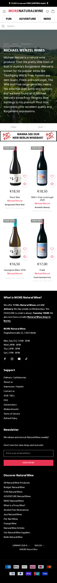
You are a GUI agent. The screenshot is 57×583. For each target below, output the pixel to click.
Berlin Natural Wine (13, 537)
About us (8, 382)
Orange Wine (10, 523)
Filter (13, 127)
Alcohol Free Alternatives (16, 510)
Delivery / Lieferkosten (15, 377)
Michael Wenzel (14, 201)
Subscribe (29, 463)
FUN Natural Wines (13, 492)
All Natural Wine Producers (17, 483)
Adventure (27, 19)
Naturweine (20, 208)
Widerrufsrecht (11, 409)
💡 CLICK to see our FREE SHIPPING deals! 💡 (29, 3)
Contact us (9, 391)
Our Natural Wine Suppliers (17, 533)
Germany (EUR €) (19, 546)
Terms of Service (12, 414)
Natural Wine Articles (14, 528)
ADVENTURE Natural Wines (17, 496)
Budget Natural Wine (14, 487)
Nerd (47, 19)
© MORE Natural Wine (28, 550)
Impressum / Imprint (14, 387)
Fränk (42, 270)
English (38, 546)
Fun (8, 19)
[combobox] (25, 26)
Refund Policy (10, 418)
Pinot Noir (15, 197)
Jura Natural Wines (13, 514)
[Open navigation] (4, 11)
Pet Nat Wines (11, 519)
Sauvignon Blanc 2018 (15, 270)
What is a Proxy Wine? (14, 505)
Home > (7, 44)
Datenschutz (10, 405)
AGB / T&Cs (9, 396)
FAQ (6, 400)
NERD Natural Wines (14, 501)
